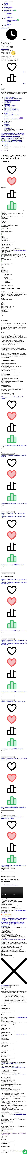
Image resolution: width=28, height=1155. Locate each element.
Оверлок (6, 4)
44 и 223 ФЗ (18, 918)
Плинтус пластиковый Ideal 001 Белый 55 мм (12, 564)
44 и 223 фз (6, 122)
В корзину (3, 453)
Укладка (6, 3)
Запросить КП (4, 271)
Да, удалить (9, 1122)
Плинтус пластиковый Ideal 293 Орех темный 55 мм (14, 691)
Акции (5, 5)
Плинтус (11, 106)
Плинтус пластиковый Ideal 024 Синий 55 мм (12, 748)
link (1, 150)
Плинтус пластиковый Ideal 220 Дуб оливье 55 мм (13, 807)
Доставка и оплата (8, 1)
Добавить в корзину (6, 245)
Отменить (3, 1122)
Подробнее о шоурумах (6, 904)
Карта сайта (4, 939)
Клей (8, 104)
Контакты (9, 13)
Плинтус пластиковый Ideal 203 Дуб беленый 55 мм (14, 630)
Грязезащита (14, 108)
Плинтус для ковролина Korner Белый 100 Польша (13, 445)
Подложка (12, 105)
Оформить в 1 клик (5, 987)
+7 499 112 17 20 (5, 49)
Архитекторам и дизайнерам (11, 118)
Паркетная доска (5, 134)
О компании (7, 11)
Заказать (17, 248)
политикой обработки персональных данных (12, 1063)
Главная (6, 144)
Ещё (5, 18)
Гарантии (9, 15)
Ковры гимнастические (12, 100)
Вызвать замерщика (9, 10)
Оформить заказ (5, 985)
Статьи (13, 918)
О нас (8, 14)
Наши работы (7, 8)
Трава (9, 102)
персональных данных (20, 250)
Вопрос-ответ (10, 17)
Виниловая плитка (19, 133)
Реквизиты (7, 920)
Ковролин (12, 97)
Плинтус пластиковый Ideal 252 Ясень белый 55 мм (14, 503)
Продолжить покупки (14, 985)
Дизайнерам (7, 7)
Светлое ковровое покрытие (11, 885)
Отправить (17, 908)
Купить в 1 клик (10, 453)
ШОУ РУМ (6, 25)
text (7, 150)
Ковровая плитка (17, 98)
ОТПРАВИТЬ (4, 1018)
